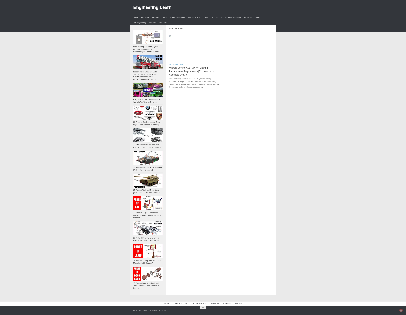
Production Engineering (253, 17)
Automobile (145, 17)
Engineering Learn (152, 7)
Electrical (152, 23)
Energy (164, 17)
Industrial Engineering (233, 17)
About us (162, 23)
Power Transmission (177, 17)
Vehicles (155, 17)
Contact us (227, 304)
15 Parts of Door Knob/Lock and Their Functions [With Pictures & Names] (146, 285)
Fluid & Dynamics (195, 17)
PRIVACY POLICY (180, 304)
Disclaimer (215, 304)
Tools (206, 17)
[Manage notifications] (401, 310)
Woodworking (216, 17)
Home (135, 17)
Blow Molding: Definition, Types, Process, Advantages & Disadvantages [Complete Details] (146, 49)
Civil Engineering (139, 23)
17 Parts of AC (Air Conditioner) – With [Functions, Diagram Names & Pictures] (147, 215)
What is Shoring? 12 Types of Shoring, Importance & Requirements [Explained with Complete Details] (191, 71)
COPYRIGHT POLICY (199, 304)
